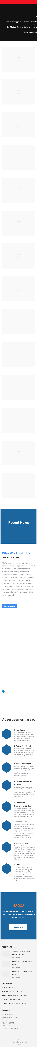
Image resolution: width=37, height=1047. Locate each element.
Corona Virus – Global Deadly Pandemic (22, 972)
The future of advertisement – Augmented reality (22, 952)
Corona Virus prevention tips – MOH (22, 962)
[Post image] (6, 954)
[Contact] (3, 675)
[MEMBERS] (3, 658)
